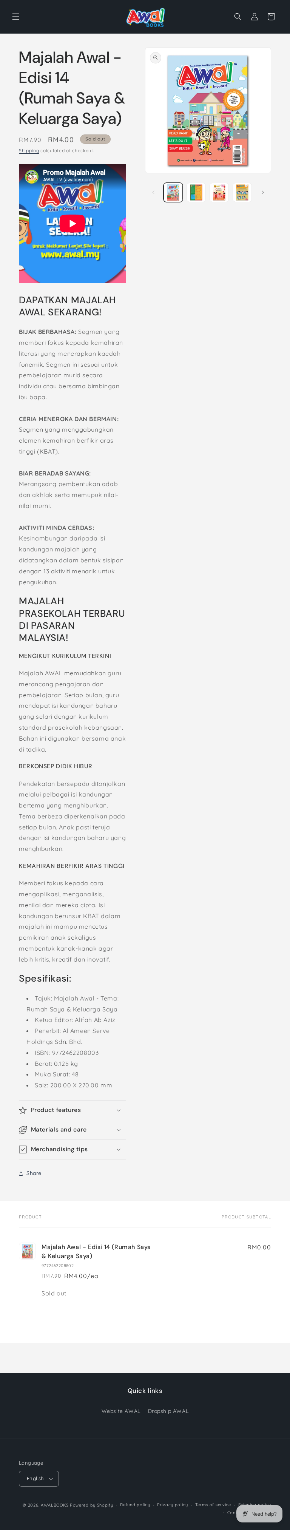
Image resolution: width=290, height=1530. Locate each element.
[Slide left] (153, 192)
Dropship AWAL (168, 1411)
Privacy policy (172, 1504)
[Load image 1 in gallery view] (173, 192)
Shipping (29, 150)
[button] (16, 16)
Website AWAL (121, 1411)
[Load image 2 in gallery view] (196, 192)
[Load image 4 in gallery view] (242, 192)
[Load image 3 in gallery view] (219, 192)
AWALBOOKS (54, 1505)
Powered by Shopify (91, 1505)
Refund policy (135, 1504)
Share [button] (34, 1173)
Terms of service (213, 1504)
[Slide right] (263, 192)
